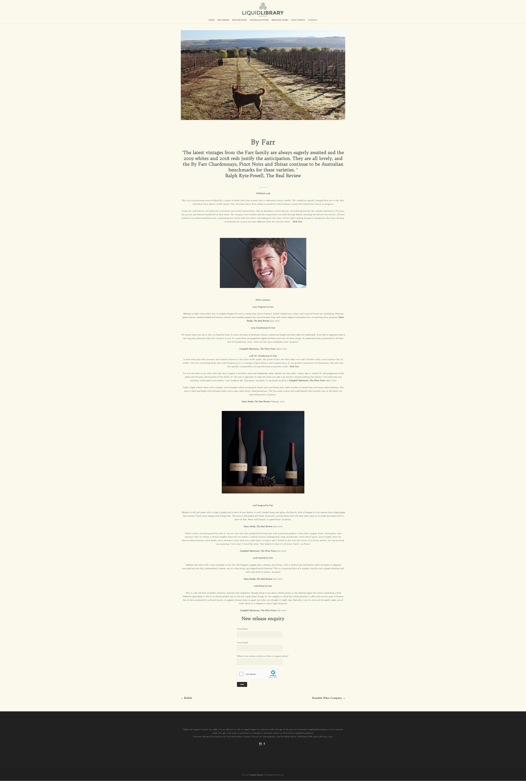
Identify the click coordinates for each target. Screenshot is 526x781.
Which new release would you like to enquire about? (263, 656)
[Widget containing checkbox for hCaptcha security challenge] (257, 674)
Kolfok (186, 697)
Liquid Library (256, 775)
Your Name (242, 629)
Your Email (242, 642)
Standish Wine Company (328, 697)
